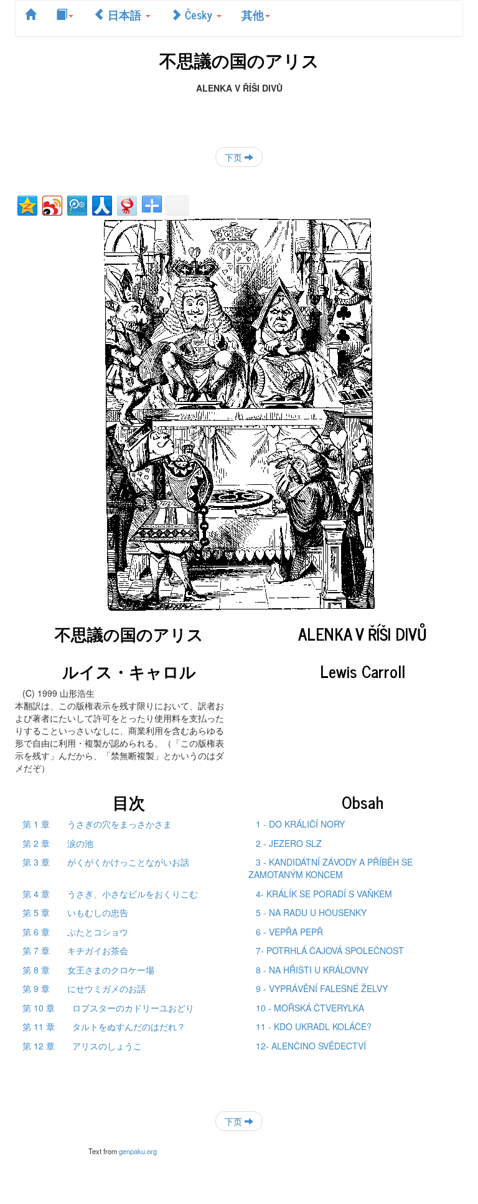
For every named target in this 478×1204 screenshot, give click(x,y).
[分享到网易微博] (126, 204)
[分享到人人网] (101, 204)
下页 (235, 157)
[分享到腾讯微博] (76, 204)
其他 (252, 14)
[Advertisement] (239, 112)
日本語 (124, 14)
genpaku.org (138, 1151)
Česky (198, 14)
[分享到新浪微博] (51, 204)
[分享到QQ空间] (26, 204)
